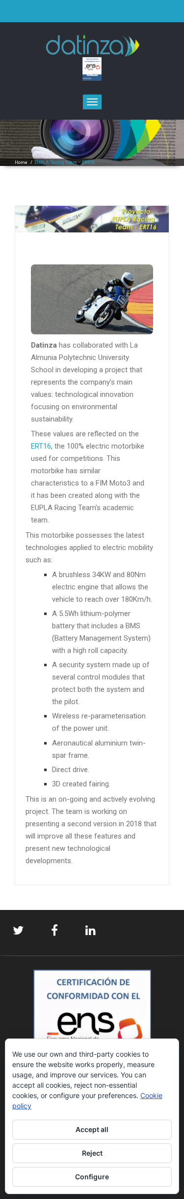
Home (21, 162)
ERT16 (41, 446)
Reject (92, 1153)
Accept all (92, 1129)
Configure (92, 1176)
